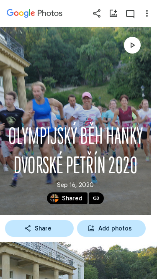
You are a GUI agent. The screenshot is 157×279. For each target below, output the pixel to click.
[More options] (147, 13)
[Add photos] (113, 13)
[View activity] (130, 13)
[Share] (96, 13)
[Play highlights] (132, 45)
